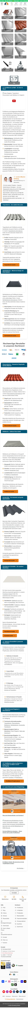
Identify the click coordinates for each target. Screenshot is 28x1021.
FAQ (4, 907)
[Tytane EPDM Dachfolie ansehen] (23, 354)
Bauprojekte (6, 918)
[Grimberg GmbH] (17, 974)
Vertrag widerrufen (10, 999)
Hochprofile (22, 725)
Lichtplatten (20, 910)
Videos (5, 913)
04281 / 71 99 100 (7, 955)
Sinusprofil (7, 464)
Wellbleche (7, 725)
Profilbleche (20, 907)
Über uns (5, 940)
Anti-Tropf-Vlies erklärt (10, 745)
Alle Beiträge (20, 868)
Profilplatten (20, 913)
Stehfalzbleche (14, 725)
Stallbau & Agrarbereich (12, 474)
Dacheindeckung (8, 167)
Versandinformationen (6, 934)
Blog (4, 910)
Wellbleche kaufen (9, 491)
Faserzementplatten (22, 918)
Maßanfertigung (8, 138)
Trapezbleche (7, 723)
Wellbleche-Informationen (18, 457)
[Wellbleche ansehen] (14, 443)
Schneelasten (17, 533)
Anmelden (14, 893)
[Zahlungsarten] (14, 983)
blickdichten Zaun (14, 470)
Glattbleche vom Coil (17, 600)
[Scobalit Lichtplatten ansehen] (4, 354)
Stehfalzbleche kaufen (10, 335)
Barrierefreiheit (19, 999)
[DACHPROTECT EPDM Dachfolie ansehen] (14, 358)
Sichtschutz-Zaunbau (9, 702)
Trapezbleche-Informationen (15, 231)
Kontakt (5, 937)
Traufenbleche (10, 606)
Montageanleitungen (6, 923)
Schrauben (7, 617)
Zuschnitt (6, 609)
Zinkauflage (12, 602)
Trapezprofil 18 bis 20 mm (9, 189)
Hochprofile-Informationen (9, 527)
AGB (4, 996)
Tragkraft (16, 259)
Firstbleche (17, 605)
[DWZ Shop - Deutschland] (10, 974)
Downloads (6, 925)
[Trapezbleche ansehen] (14, 216)
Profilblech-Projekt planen (13, 781)
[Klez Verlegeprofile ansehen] (17, 354)
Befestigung (19, 777)
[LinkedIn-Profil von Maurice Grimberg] (11, 179)
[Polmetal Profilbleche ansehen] (10, 350)
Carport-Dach (7, 676)
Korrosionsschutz (8, 154)
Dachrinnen (20, 926)
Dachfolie (19, 924)
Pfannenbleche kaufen (10, 425)
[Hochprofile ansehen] (14, 510)
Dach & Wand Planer (5, 929)
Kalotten (14, 617)
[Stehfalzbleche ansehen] (14, 283)
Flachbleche (7, 727)
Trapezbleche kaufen (10, 265)
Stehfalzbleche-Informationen (10, 300)
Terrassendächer (21, 921)
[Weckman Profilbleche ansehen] (4, 350)
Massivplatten (20, 916)
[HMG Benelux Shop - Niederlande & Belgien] (14, 974)
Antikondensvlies (8, 158)
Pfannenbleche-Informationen (14, 393)
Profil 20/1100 (17, 237)
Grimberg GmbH (7, 949)
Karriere (5, 942)
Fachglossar (6, 131)
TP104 (22, 531)
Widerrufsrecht (22, 996)
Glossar (5, 916)
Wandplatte (7, 243)
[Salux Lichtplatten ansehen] (17, 350)
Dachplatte (19, 242)
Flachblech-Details (7, 594)
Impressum (8, 996)
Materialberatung (20, 133)
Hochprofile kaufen (9, 560)
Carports (17, 243)
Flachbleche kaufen (9, 631)
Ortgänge (22, 605)
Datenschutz (15, 996)
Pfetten (18, 537)
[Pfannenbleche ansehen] (14, 377)
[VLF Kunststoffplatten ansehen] (23, 350)
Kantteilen (11, 777)
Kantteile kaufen (8, 635)
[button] (2, 4)
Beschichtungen (8, 150)
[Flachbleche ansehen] (14, 579)
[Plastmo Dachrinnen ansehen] (10, 354)
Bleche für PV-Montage (16, 254)
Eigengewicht (8, 402)
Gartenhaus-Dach (17, 400)
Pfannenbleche (16, 723)
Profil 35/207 (13, 239)
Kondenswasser (21, 158)
